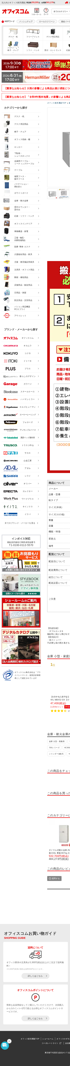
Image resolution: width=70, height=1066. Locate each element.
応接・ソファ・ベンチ (24, 216)
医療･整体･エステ (22, 247)
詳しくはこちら (35, 976)
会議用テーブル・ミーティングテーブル (24, 162)
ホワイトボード (21, 193)
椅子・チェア (13, 50)
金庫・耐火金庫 (21, 201)
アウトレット (20, 316)
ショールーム (47, 1039)
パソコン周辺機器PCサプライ (22, 308)
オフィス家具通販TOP (30, 1039)
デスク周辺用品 (52, 37)
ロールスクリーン (47, 21)
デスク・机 (13, 37)
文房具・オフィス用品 (24, 270)
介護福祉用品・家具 (23, 254)
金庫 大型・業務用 (56, 741)
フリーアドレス (32, 37)
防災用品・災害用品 (23, 300)
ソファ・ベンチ (32, 50)
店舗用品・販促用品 (23, 285)
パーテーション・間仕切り (21, 185)
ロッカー (18, 147)
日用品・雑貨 (20, 293)
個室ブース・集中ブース (20, 177)
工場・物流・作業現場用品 (19, 239)
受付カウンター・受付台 (22, 208)
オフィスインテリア (23, 224)
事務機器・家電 (21, 231)
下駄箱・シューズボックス (22, 154)
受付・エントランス (52, 50)
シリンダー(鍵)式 (56, 754)
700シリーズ (54, 748)
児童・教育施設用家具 (24, 262)
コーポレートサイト (50, 1043)
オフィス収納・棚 (22, 139)
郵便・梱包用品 (21, 277)
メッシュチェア (26, 21)
